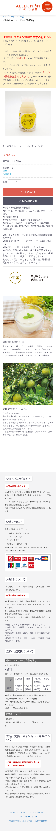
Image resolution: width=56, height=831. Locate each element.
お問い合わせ (41, 821)
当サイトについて (18, 812)
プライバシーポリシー (28, 816)
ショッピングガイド (37, 812)
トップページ (8, 16)
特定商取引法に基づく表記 (20, 821)
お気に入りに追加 (28, 201)
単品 (5, 170)
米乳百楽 (7, 174)
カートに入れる (28, 192)
